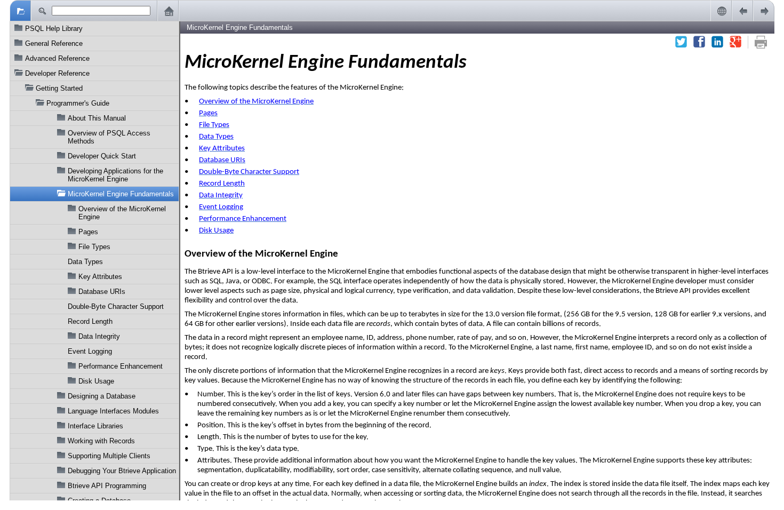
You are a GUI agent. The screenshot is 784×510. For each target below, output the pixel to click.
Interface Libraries (95, 426)
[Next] (764, 11)
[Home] (168, 11)
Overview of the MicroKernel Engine (122, 213)
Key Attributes (100, 277)
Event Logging (90, 351)
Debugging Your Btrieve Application (122, 471)
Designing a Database (101, 396)
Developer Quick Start (102, 156)
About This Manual (97, 118)
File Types (94, 247)
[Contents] (20, 11)
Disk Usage (96, 381)
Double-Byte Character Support (116, 306)
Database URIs (101, 292)
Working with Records (101, 441)
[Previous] (742, 11)
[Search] (41, 11)
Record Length (90, 321)
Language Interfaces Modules (113, 411)
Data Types (85, 262)
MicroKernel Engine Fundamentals (121, 194)
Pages (88, 232)
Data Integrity (99, 336)
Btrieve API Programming (107, 486)
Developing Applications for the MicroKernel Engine (115, 175)
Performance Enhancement (120, 366)
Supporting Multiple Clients (109, 456)
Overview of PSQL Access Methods (109, 137)
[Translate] (721, 11)
